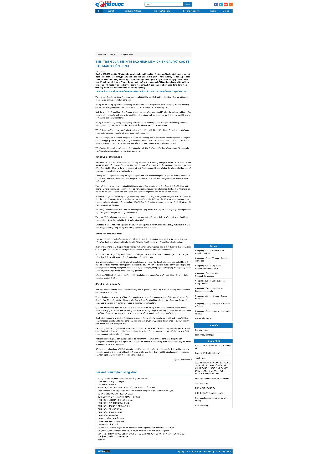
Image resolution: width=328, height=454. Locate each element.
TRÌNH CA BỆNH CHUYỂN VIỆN (111, 418)
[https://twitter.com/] (221, 4)
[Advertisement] (164, 32)
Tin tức (213, 11)
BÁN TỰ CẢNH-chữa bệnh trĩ (207, 353)
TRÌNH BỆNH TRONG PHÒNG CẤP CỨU (114, 406)
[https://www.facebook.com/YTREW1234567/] (216, 4)
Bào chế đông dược (191, 11)
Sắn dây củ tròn (201, 330)
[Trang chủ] (99, 11)
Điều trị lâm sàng (125, 55)
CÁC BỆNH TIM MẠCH (107, 384)
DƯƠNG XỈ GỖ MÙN (203, 319)
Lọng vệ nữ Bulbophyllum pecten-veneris (212, 378)
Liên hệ (226, 11)
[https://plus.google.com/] (226, 4)
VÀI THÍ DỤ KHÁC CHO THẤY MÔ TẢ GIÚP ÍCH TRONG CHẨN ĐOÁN (126, 388)
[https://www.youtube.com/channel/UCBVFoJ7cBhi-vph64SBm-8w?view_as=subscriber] (231, 4)
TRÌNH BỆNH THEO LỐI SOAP (110, 412)
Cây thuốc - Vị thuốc (133, 11)
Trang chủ (101, 55)
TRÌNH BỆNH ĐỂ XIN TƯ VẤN (110, 409)
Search (187, 4)
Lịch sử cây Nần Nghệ (204, 335)
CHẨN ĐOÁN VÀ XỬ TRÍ (108, 424)
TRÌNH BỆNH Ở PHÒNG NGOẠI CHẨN (113, 403)
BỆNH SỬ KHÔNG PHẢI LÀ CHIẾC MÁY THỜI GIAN (119, 397)
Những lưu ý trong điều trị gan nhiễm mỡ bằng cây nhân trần (123, 378)
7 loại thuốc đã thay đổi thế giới (111, 381)
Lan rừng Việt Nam (162, 11)
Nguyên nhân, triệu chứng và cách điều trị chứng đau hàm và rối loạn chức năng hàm (133, 431)
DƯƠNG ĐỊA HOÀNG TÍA (205, 388)
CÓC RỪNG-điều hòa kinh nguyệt (209, 393)
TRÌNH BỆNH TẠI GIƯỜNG (108, 415)
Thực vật (110, 11)
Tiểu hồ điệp (200, 358)
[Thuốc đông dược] (109, 7)
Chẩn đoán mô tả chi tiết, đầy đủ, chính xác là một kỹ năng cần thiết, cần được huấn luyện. (135, 391)
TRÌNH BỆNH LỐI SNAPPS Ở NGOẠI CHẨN (115, 400)
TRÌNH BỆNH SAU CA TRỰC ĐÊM (111, 421)
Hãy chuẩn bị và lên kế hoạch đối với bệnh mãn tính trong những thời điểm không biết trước (136, 428)
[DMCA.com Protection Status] (103, 452)
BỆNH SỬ (101, 439)
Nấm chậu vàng (201, 405)
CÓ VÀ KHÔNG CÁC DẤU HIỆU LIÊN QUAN (115, 394)
